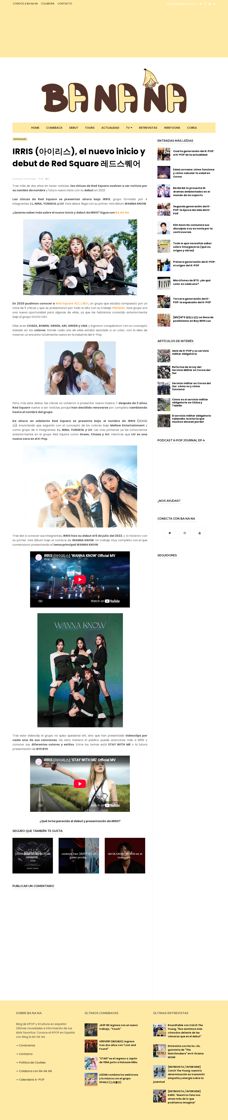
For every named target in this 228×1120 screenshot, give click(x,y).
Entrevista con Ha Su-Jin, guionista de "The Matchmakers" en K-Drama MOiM (186, 1051)
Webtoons (172, 128)
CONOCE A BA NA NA (25, 3)
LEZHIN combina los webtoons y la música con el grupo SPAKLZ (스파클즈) (118, 1078)
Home (35, 128)
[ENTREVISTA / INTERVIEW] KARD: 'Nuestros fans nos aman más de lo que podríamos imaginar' (184, 1097)
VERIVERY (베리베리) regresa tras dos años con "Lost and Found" (117, 1045)
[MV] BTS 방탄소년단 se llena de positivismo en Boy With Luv (193, 319)
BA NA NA (122, 213)
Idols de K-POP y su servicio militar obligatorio (190, 352)
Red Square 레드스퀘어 (72, 303)
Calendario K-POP (31, 1080)
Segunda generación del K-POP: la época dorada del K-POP (192, 210)
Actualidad (110, 128)
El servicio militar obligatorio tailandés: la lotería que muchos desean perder (191, 419)
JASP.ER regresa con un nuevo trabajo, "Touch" (118, 1027)
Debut (73, 128)
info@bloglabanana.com (181, 4)
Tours (90, 128)
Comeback (54, 128)
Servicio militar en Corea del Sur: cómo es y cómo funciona (191, 386)
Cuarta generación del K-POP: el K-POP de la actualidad (193, 153)
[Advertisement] (43, 32)
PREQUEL (118, 308)
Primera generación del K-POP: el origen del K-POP (194, 263)
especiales (20, 139)
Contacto (26, 1054)
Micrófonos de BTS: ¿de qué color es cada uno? (192, 282)
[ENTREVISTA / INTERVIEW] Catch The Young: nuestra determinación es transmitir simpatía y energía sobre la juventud (179, 1074)
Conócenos (27, 1045)
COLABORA (47, 3)
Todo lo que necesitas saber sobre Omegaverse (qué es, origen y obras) (192, 247)
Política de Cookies (32, 1062)
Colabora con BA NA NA (35, 1071)
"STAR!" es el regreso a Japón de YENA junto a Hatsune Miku (118, 1060)
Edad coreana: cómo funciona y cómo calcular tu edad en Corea (193, 173)
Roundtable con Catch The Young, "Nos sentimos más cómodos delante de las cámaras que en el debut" (185, 1030)
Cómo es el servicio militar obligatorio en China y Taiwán (190, 402)
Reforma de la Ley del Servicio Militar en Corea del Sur (191, 370)
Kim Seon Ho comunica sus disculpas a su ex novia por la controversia (193, 228)
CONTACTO (65, 3)
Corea (192, 128)
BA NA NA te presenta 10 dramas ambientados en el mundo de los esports (191, 191)
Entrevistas (148, 128)
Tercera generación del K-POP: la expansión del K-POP (192, 300)
